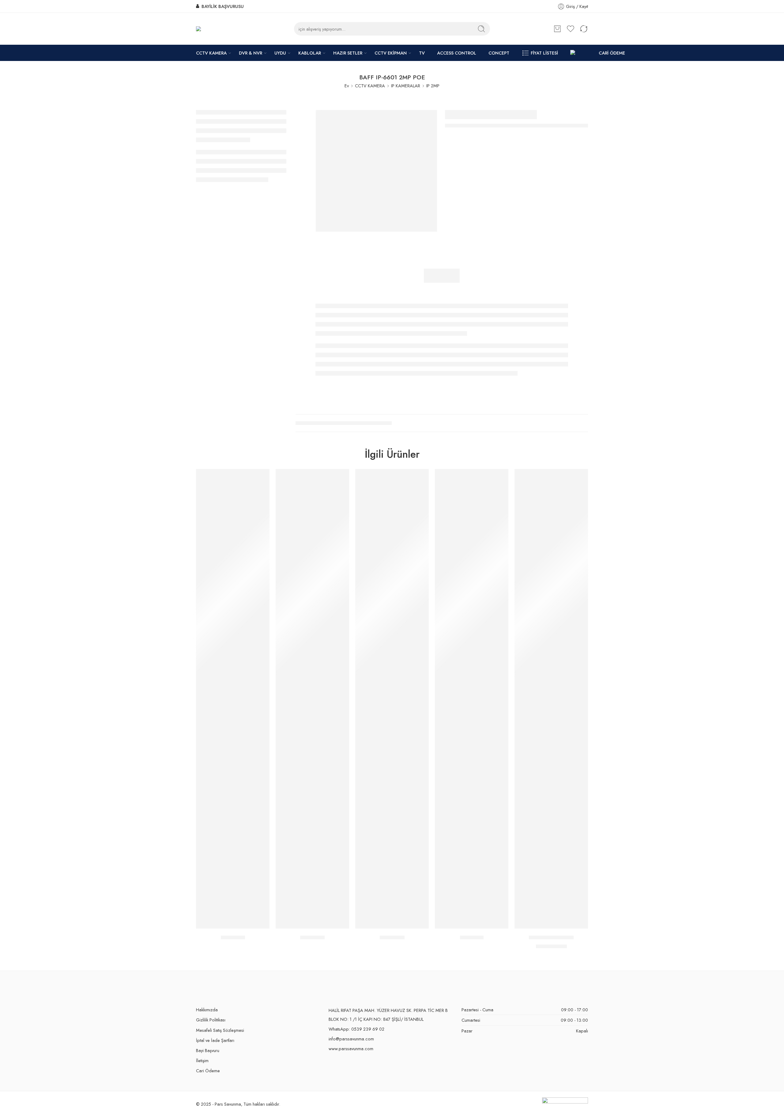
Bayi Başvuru (207, 1050)
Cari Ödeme (208, 1070)
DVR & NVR (250, 53)
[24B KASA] (233, 699)
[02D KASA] (392, 699)
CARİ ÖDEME (612, 53)
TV (422, 53)
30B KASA (312, 937)
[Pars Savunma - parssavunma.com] (211, 29)
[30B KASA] (312, 699)
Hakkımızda (207, 1009)
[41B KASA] (471, 699)
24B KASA (233, 937)
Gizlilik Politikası (210, 1020)
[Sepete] (557, 29)
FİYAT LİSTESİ (544, 53)
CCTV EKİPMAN (391, 53)
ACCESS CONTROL (456, 53)
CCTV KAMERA (211, 53)
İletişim (202, 1060)
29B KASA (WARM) (551, 937)
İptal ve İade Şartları (215, 1040)
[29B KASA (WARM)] (551, 699)
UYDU (280, 53)
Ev (347, 85)
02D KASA (392, 937)
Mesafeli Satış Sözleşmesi (220, 1030)
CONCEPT (498, 53)
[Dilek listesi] (260, 477)
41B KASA (472, 937)
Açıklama (442, 275)
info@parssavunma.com (351, 1039)
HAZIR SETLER (347, 53)
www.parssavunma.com (351, 1048)
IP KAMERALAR (405, 85)
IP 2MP (432, 85)
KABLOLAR (309, 53)
